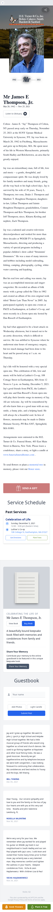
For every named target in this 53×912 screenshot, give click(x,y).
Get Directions (15, 537)
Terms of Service (34, 900)
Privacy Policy (19, 900)
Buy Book (28, 623)
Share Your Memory (18, 666)
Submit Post (26, 713)
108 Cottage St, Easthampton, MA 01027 (29, 532)
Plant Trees (37, 537)
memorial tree (36, 464)
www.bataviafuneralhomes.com (19, 454)
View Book (13, 623)
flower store (34, 469)
